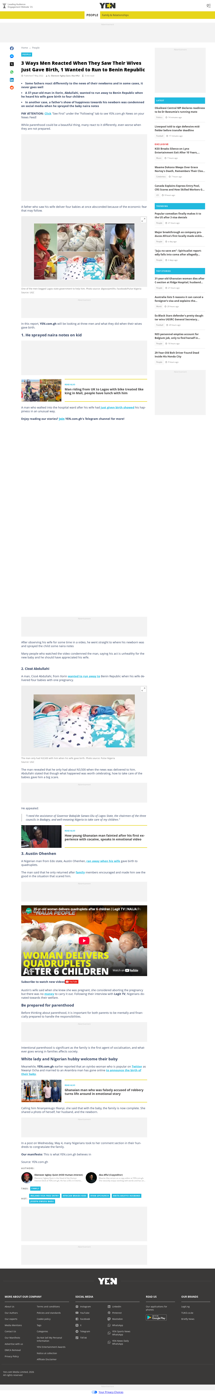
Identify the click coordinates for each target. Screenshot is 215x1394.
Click (48, 113)
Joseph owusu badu (42, 1201)
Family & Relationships (115, 15)
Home (24, 47)
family (80, 872)
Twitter (137, 1066)
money (49, 994)
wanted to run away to (84, 676)
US (157, 195)
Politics (159, 117)
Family (35, 1188)
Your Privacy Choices (111, 1392)
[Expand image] (143, 220)
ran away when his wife (103, 861)
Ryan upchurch (100, 1195)
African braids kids (74, 1195)
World (158, 306)
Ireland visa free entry (44, 1195)
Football (159, 136)
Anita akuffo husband (126, 1195)
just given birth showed (117, 407)
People (92, 15)
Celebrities (161, 176)
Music (158, 158)
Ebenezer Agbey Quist (61, 75)
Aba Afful (75, 75)
